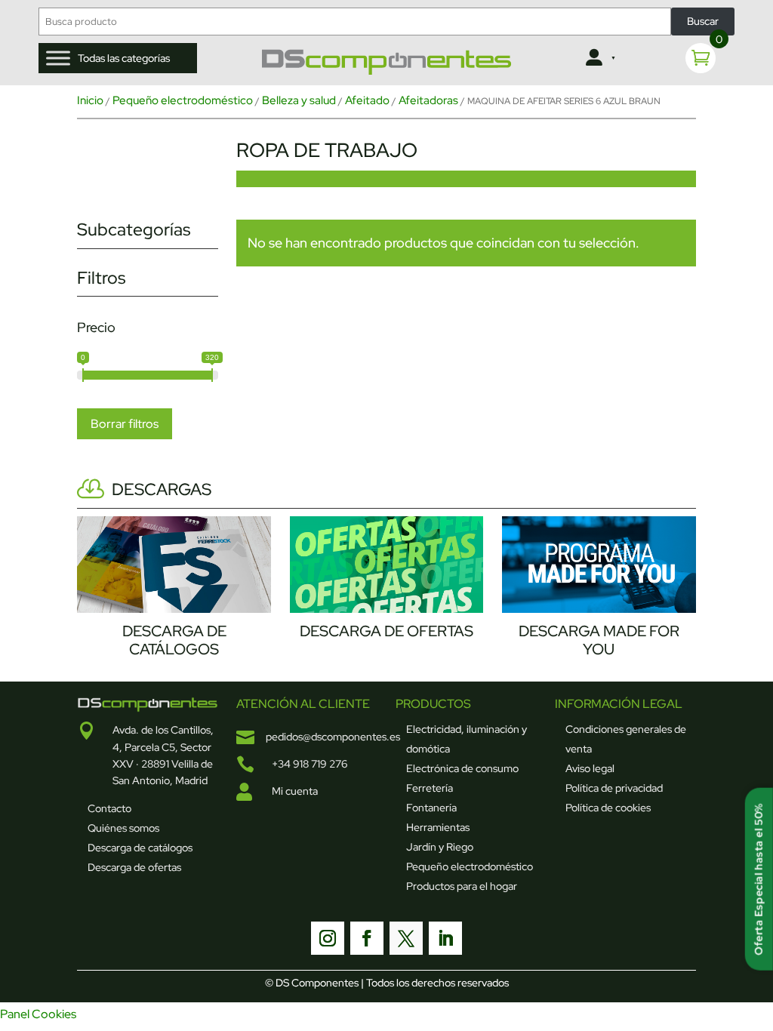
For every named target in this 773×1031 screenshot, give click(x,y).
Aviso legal (589, 768)
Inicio (90, 100)
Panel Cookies (38, 1014)
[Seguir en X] (406, 938)
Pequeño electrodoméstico (182, 100)
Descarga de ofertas (134, 867)
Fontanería (431, 807)
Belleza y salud (299, 100)
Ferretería (429, 788)
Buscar (703, 21)
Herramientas (438, 827)
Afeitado (367, 100)
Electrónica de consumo (462, 768)
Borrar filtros (125, 424)
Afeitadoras (428, 100)
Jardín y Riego (439, 847)
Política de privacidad (614, 788)
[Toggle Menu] (58, 58)
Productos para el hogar (461, 886)
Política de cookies (608, 807)
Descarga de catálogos (140, 847)
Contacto (109, 808)
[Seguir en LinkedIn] (445, 938)
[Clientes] (599, 58)
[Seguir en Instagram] (327, 938)
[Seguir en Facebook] (366, 938)
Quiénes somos (123, 828)
